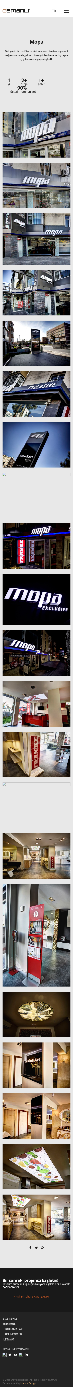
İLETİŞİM (8, 1339)
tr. (54, 10)
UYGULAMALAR (13, 1329)
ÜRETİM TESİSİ (12, 1334)
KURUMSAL (10, 1324)
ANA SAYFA (10, 1319)
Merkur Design (28, 1383)
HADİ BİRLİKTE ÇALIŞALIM (31, 1296)
